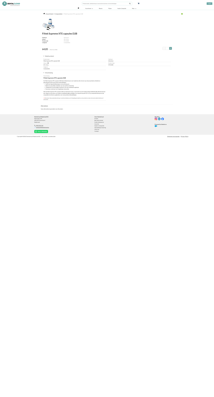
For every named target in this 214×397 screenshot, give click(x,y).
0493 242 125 (39, 125)
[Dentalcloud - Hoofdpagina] (11, 3)
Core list (96, 124)
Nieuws (100, 8)
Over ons (96, 129)
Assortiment (88, 8)
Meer (133, 8)
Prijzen (110, 8)
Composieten (58, 14)
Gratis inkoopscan (99, 122)
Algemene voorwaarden (173, 136)
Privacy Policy (184, 136)
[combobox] (105, 3)
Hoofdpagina (78, 8)
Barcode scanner (98, 120)
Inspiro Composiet (121, 8)
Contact (96, 131)
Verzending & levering (100, 127)
